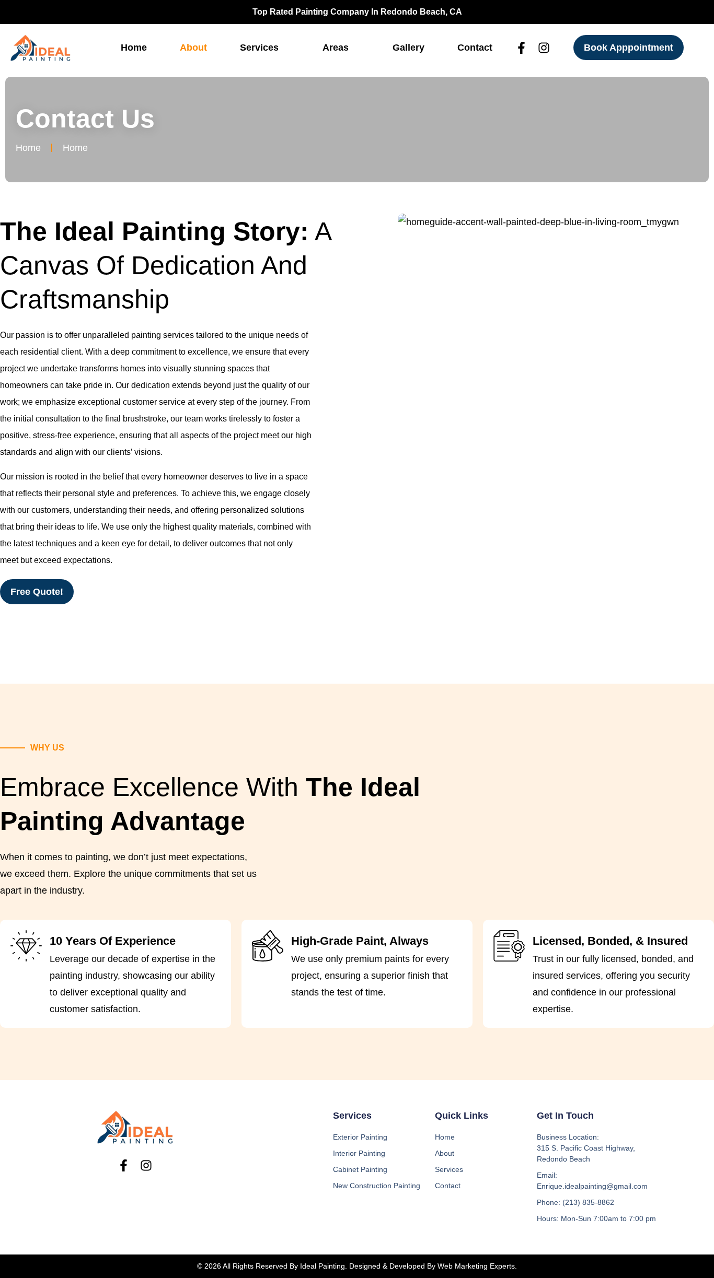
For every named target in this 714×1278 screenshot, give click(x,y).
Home (134, 47)
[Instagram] (544, 48)
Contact (474, 47)
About (193, 47)
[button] (265, 47)
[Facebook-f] (521, 48)
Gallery (408, 47)
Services (259, 47)
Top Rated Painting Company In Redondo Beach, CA (357, 11)
